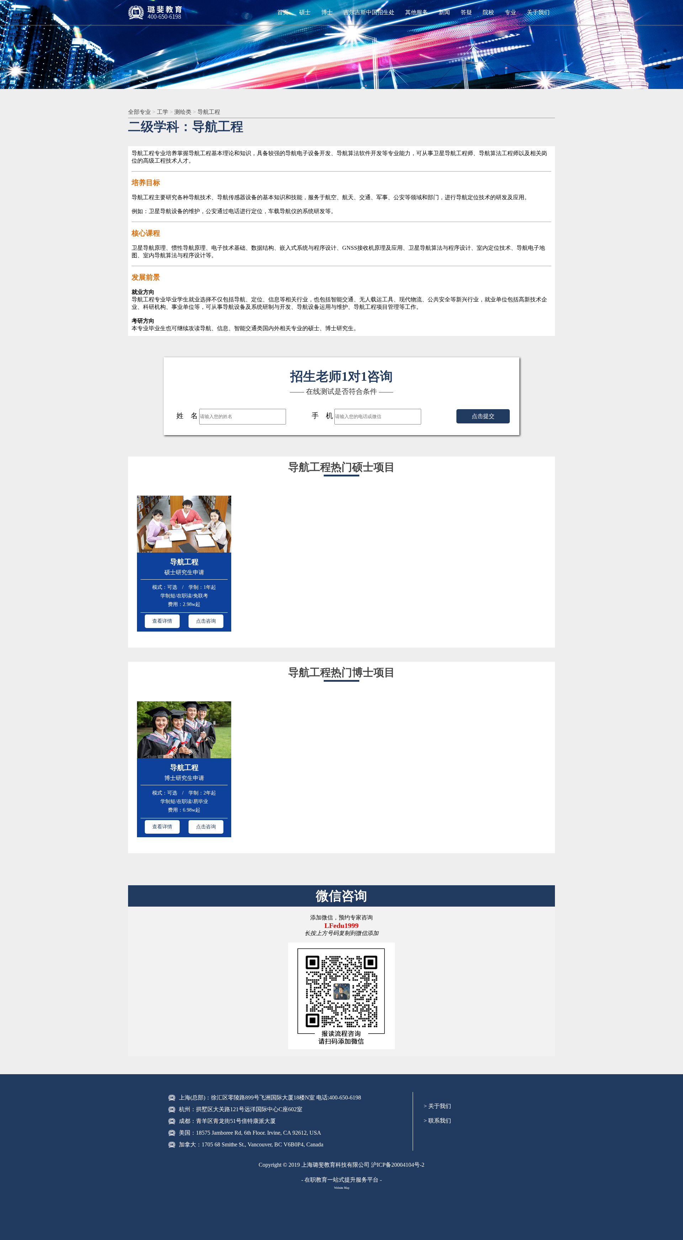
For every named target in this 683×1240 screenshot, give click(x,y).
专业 (510, 12)
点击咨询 (206, 621)
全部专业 (140, 112)
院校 (488, 12)
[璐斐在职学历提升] (156, 12)
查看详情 (162, 621)
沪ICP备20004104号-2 (397, 1165)
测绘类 (183, 112)
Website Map (341, 1187)
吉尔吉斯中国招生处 (369, 12)
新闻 (444, 12)
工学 (163, 112)
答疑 (466, 12)
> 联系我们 (437, 1121)
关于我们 (538, 12)
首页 (282, 12)
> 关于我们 (437, 1106)
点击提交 (483, 416)
